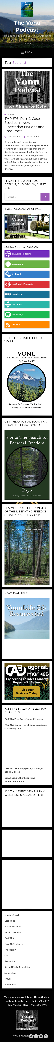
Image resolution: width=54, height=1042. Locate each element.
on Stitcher (17, 294)
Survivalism (10, 973)
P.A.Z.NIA (9, 938)
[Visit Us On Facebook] (35, 1035)
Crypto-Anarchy (12, 915)
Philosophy (10, 949)
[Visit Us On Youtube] (40, 1035)
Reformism (9, 961)
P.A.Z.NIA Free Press (15, 719)
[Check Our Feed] (45, 1035)
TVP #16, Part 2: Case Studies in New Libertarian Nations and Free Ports (24, 125)
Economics (9, 920)
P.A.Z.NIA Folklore (13, 944)
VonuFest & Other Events (18, 777)
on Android (17, 264)
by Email (16, 274)
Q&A (6, 955)
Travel (10, 114)
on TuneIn (17, 304)
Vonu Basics (10, 984)
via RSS (16, 324)
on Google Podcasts (22, 284)
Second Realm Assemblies (17, 967)
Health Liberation (13, 932)
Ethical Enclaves (12, 926)
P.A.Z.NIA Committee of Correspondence (25, 725)
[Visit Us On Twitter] (30, 1035)
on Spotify (17, 314)
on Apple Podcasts (21, 254)
